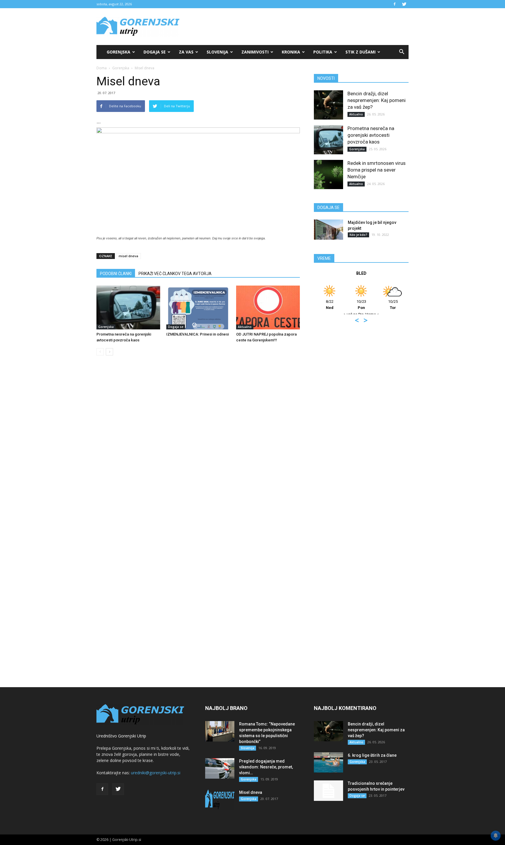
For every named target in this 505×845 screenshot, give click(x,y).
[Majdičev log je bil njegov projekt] (328, 230)
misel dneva (128, 256)
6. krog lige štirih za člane (372, 755)
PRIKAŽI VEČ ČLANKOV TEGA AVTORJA (175, 273)
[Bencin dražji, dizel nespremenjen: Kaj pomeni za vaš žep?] (328, 105)
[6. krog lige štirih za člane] (328, 762)
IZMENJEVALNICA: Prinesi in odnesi (197, 334)
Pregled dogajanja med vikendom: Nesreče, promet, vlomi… (266, 767)
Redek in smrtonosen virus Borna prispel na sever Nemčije (376, 169)
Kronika (291, 52)
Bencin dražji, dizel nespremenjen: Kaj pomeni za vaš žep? (376, 100)
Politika (322, 52)
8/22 (329, 304)
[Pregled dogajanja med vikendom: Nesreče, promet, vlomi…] (219, 768)
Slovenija (217, 52)
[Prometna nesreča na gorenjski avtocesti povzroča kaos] (128, 307)
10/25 (393, 304)
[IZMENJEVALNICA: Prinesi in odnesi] (198, 307)
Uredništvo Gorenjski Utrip (121, 736)
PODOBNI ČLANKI (116, 273)
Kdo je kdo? (358, 235)
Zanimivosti (255, 52)
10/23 (361, 304)
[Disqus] (198, 449)
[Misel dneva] (219, 799)
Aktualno (245, 327)
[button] (402, 52)
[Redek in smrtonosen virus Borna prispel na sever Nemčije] (328, 174)
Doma (101, 67)
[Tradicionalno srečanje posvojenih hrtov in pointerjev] (328, 790)
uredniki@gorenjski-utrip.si (155, 772)
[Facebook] (394, 4)
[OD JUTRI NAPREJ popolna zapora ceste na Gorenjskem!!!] (268, 307)
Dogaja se (154, 52)
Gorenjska (118, 52)
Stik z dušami (360, 52)
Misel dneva (250, 792)
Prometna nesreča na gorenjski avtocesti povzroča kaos (370, 135)
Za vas (186, 52)
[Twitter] (404, 4)
